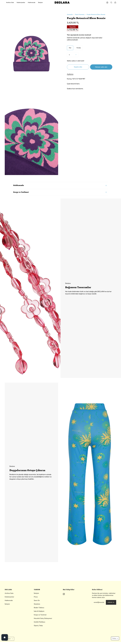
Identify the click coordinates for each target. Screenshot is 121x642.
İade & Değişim (39, 611)
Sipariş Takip (38, 626)
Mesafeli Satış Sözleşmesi (43, 618)
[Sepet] (115, 2)
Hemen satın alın (101, 67)
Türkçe (8, 638)
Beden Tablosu (39, 608)
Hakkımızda (18, 185)
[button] (115, 638)
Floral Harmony (79, 14)
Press (36, 597)
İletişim (7, 604)
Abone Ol (111, 602)
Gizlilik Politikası (39, 622)
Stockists (37, 604)
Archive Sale (9, 593)
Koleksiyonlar (9, 597)
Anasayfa (70, 14)
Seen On (37, 600)
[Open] (4, 637)
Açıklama (70, 74)
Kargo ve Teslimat (21, 192)
